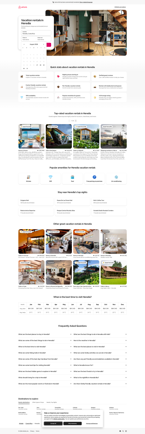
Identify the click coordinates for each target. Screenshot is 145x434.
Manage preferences (92, 423)
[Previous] (69, 120)
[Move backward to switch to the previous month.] (24, 44)
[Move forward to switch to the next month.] (43, 44)
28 (40, 65)
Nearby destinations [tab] (24, 402)
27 (37, 65)
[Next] (75, 120)
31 (27, 68)
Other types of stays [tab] (38, 402)
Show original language (86, 2)
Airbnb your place (120, 7)
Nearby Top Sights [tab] (52, 402)
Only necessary (72, 423)
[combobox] (36, 34)
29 (43, 65)
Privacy (32, 431)
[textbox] (29, 40)
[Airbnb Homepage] (22, 7)
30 (24, 68)
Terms (37, 431)
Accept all (53, 423)
